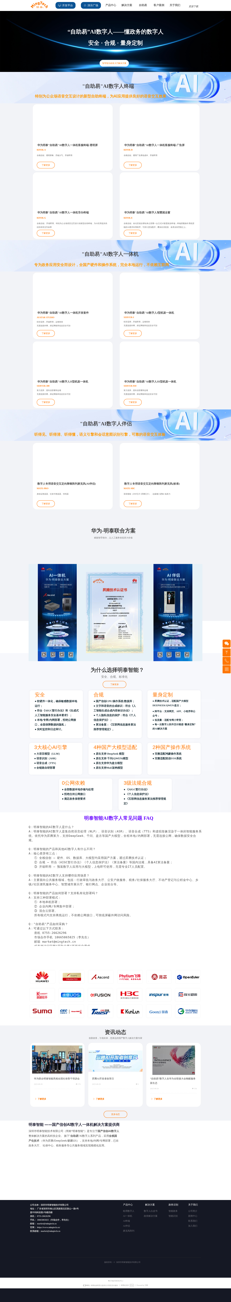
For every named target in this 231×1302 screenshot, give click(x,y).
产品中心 (110, 5)
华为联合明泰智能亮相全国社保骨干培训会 (57, 1078)
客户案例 (159, 5)
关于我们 (175, 5)
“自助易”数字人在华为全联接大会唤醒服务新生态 (173, 1080)
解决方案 (127, 5)
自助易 (143, 5)
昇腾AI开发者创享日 (103, 1078)
